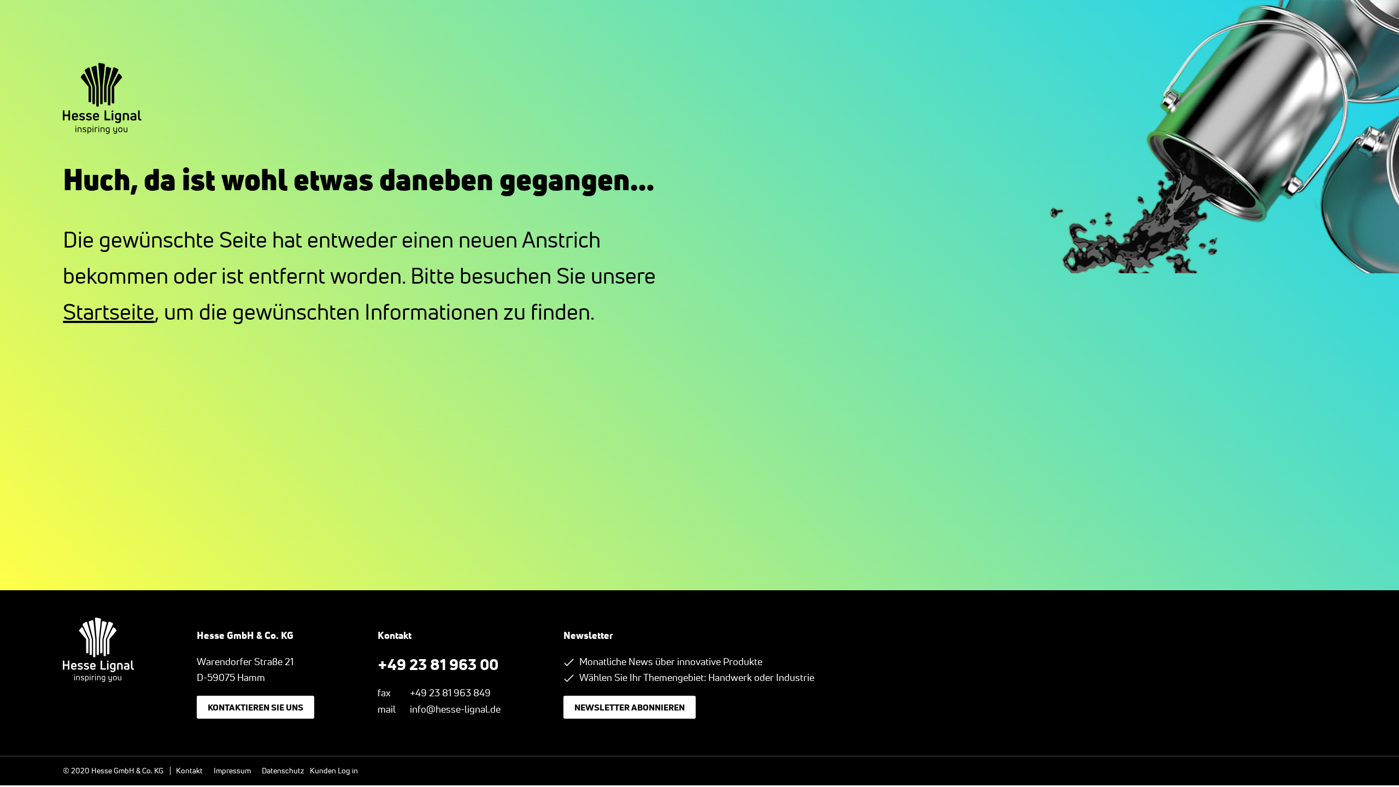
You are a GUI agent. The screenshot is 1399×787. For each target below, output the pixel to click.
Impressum (232, 771)
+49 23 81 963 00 (438, 664)
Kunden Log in (334, 771)
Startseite (109, 311)
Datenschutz (283, 771)
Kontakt (189, 771)
